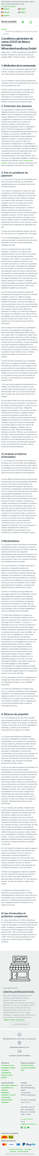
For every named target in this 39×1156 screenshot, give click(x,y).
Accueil (3, 29)
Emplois (4, 1077)
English (22, 9)
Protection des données (15, 1149)
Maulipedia (5, 1092)
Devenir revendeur (27, 1065)
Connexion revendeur (28, 1068)
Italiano (22, 12)
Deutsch (6, 9)
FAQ (22, 1070)
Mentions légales (23, 1151)
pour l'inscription (20, 1024)
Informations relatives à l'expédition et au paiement (9, 1087)
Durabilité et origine (8, 1068)
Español (6, 15)
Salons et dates (6, 1075)
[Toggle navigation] (30, 22)
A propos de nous (7, 1065)
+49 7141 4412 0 (9, 6)
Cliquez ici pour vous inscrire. (14, 1020)
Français (6, 12)
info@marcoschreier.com (28, 1124)
